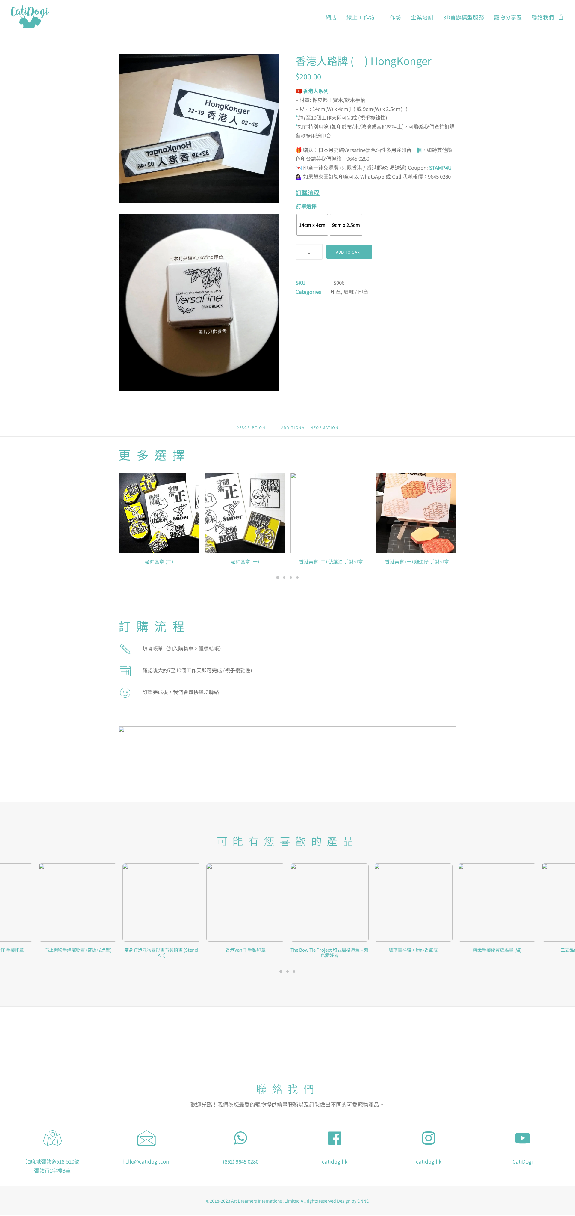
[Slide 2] (284, 577)
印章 (336, 291)
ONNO (363, 1201)
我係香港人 (417, 561)
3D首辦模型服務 (463, 17)
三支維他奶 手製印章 (497, 950)
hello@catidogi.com (146, 1161)
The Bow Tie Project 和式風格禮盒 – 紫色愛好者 (246, 952)
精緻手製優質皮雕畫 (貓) (413, 950)
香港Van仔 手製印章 (162, 950)
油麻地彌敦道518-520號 (52, 1161)
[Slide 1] (277, 577)
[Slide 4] (297, 577)
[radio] (312, 224)
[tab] (310, 429)
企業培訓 (422, 17)
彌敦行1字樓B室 (52, 1170)
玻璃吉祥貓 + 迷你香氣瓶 (329, 950)
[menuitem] (331, 17)
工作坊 (392, 17)
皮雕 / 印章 (356, 291)
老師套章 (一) (159, 561)
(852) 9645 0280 (240, 1161)
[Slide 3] (291, 577)
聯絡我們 (543, 17)
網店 (331, 17)
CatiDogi (522, 1161)
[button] (199, 128)
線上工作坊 (360, 17)
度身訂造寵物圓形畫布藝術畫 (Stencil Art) (78, 952)
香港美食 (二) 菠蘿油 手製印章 (245, 561)
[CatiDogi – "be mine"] (30, 16)
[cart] (561, 17)
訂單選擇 (306, 206)
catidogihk (334, 1161)
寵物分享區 (508, 17)
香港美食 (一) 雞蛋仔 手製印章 (331, 561)
